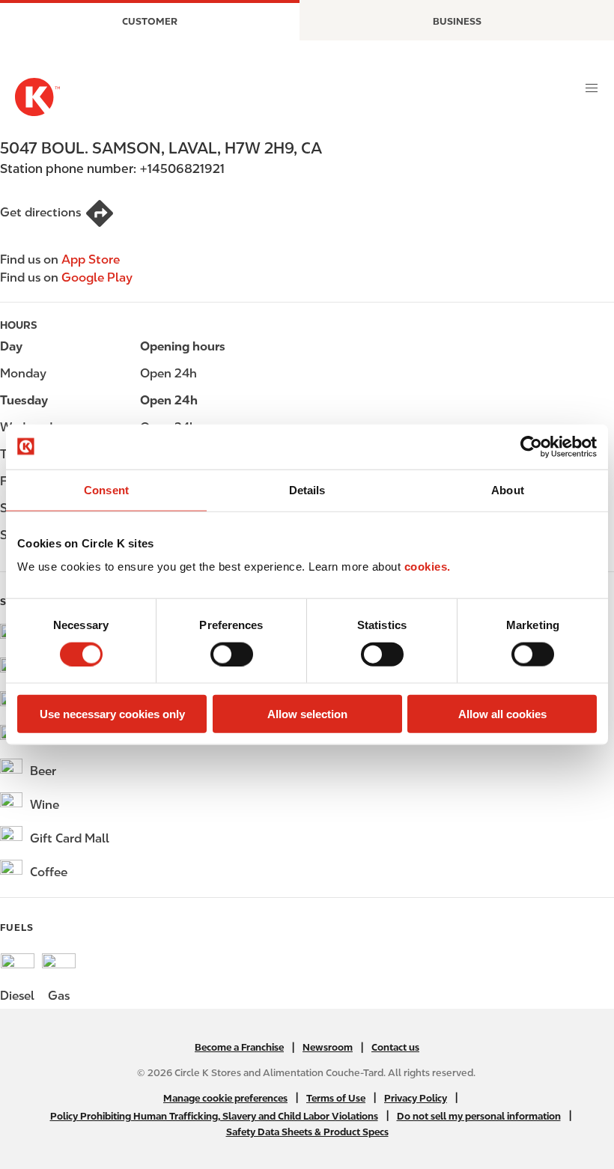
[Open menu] (591, 88)
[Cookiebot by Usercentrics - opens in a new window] (531, 446)
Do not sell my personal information (479, 1116)
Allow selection (307, 714)
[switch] (231, 654)
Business (457, 21)
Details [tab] (307, 489)
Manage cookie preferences (225, 1098)
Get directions (40, 212)
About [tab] (507, 489)
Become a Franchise (239, 1047)
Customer (149, 21)
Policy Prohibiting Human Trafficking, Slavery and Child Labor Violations (214, 1116)
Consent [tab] (106, 489)
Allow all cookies (502, 714)
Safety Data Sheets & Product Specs (307, 1132)
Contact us (395, 1047)
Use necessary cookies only (112, 714)
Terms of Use (335, 1098)
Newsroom (328, 1047)
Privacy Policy (415, 1098)
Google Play (97, 277)
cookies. (427, 566)
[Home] (37, 97)
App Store (90, 259)
